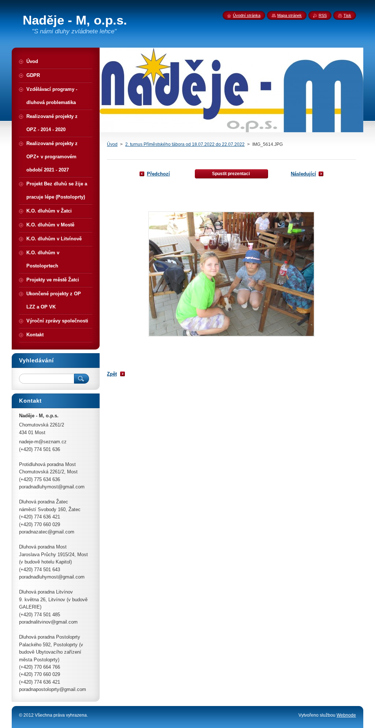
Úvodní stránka (246, 15)
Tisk (347, 15)
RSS (323, 15)
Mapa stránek (289, 15)
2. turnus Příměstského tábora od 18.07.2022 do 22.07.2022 (185, 144)
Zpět (112, 374)
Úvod (112, 144)
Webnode (346, 715)
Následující (303, 174)
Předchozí (158, 174)
